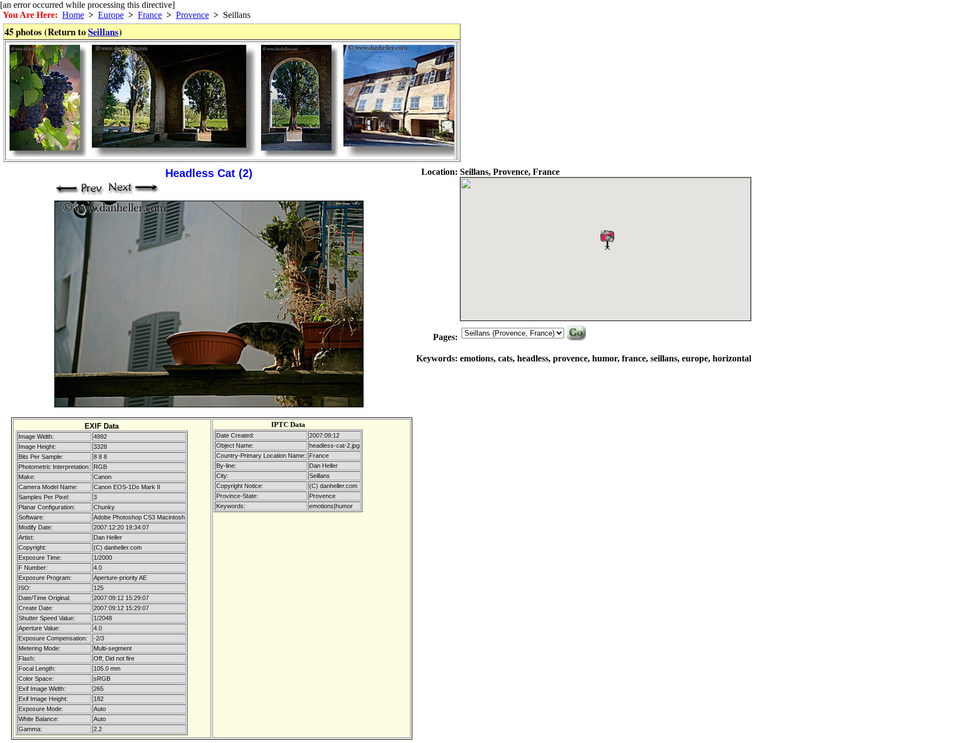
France (150, 15)
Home (73, 15)
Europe (111, 15)
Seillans (103, 32)
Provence (192, 15)
